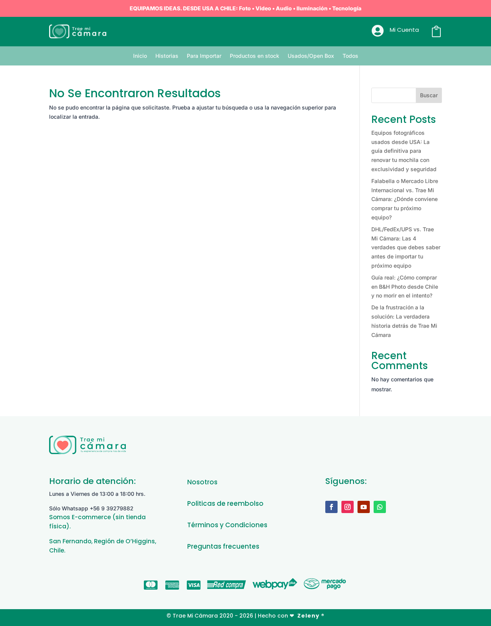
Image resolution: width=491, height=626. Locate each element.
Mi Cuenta (404, 30)
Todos (350, 56)
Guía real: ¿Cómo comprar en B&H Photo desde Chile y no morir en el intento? (404, 286)
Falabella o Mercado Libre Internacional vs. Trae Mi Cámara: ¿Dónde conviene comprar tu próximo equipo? (404, 199)
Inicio (140, 56)
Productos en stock (254, 56)
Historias (166, 56)
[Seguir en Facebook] (331, 507)
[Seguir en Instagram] (347, 507)
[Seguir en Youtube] (364, 507)
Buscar (429, 95)
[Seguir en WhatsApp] (380, 507)
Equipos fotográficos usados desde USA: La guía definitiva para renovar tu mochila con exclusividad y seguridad (404, 150)
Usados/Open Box (311, 56)
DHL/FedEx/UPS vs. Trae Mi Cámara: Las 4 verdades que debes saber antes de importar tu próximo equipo (405, 247)
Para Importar (204, 56)
